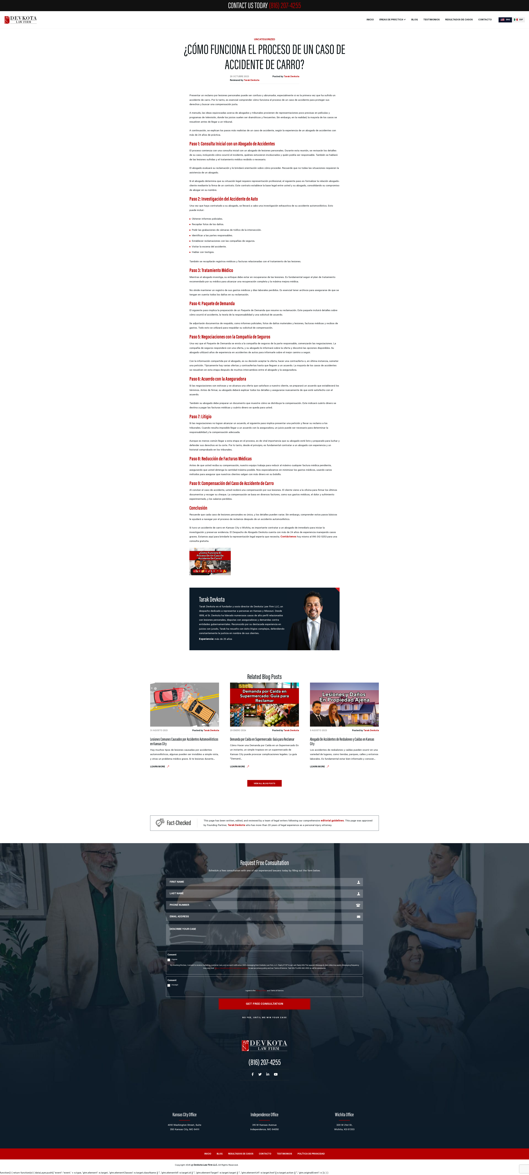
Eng (508, 20)
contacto (485, 20)
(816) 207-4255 (285, 6)
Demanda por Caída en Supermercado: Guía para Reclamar (262, 740)
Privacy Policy (261, 991)
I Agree (174, 960)
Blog (414, 20)
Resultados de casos (459, 20)
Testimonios (431, 20)
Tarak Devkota (291, 77)
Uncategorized (264, 39)
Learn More (158, 767)
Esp (521, 20)
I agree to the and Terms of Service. (264, 991)
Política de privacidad (311, 1154)
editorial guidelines (332, 821)
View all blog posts (264, 784)
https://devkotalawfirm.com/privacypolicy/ (231, 968)
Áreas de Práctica (391, 20)
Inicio (370, 20)
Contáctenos (288, 537)
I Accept (174, 985)
